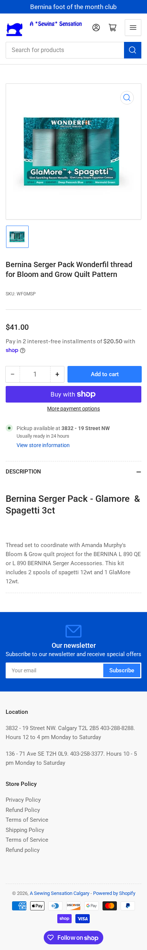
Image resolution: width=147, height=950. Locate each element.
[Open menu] (133, 27)
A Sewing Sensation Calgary (59, 893)
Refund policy (23, 850)
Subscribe (121, 670)
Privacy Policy (23, 799)
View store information (43, 445)
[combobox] (73, 50)
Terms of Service (27, 819)
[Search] (132, 50)
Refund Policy (23, 810)
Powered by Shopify (114, 893)
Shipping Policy (25, 830)
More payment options (73, 409)
